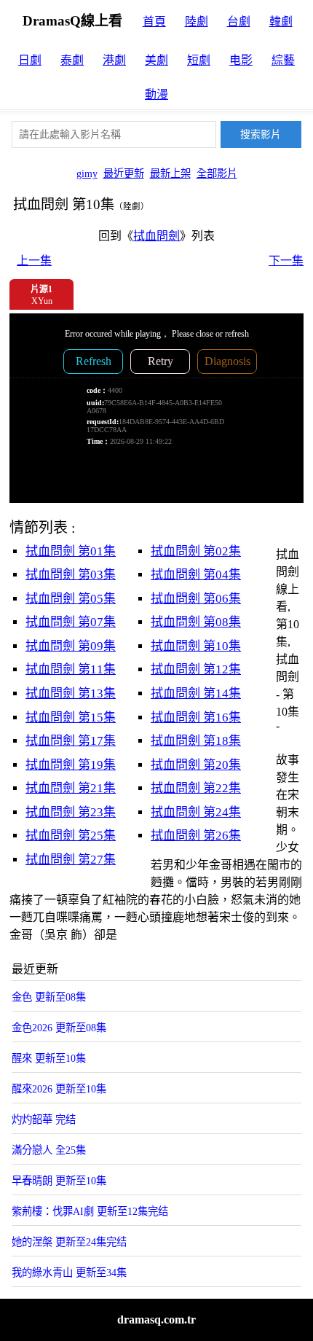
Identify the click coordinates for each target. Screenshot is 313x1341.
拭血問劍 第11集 (70, 669)
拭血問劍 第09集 (70, 646)
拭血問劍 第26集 (196, 835)
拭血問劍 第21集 (70, 788)
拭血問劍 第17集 (70, 741)
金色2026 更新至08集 (59, 1027)
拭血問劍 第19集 (70, 765)
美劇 (156, 60)
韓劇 (281, 21)
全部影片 (217, 173)
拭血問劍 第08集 (196, 622)
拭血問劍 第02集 (196, 551)
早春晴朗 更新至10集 (59, 1180)
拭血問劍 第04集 (196, 575)
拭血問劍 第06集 (196, 599)
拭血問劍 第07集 (70, 622)
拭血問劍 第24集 (196, 812)
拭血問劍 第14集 (196, 693)
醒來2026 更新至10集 (59, 1089)
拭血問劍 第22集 (196, 788)
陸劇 (196, 21)
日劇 (29, 60)
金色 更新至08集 (49, 997)
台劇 (238, 21)
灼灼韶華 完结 (44, 1119)
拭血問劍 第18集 (196, 741)
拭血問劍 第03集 (70, 575)
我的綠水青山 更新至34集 (69, 1272)
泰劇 (72, 60)
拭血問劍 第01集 (70, 551)
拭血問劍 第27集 (70, 860)
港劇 (114, 60)
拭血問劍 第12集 (196, 669)
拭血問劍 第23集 (70, 812)
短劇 (198, 60)
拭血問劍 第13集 (70, 693)
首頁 (154, 21)
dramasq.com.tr (156, 1319)
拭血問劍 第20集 (196, 765)
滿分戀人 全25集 (49, 1150)
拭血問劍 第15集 (70, 717)
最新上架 (170, 173)
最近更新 (123, 173)
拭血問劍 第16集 (196, 717)
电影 (241, 60)
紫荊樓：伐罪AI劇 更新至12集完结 (90, 1211)
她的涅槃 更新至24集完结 (69, 1242)
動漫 (156, 94)
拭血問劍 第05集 (70, 599)
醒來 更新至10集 (49, 1058)
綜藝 (283, 60)
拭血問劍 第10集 (196, 646)
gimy (87, 173)
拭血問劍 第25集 (70, 835)
